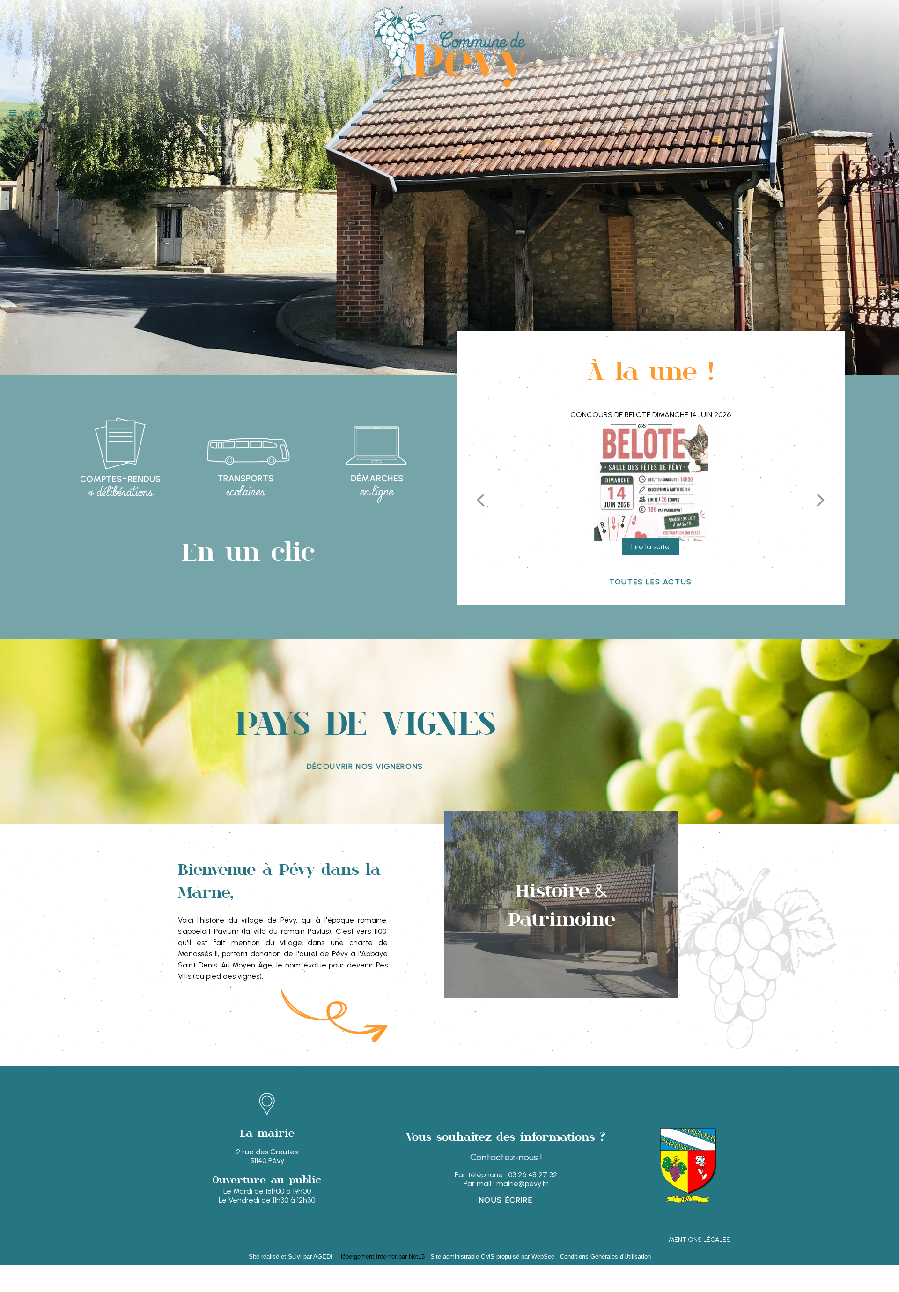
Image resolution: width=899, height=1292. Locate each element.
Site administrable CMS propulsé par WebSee (492, 1256)
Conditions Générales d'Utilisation (605, 1256)
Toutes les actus (650, 581)
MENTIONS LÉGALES (699, 1240)
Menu (31, 114)
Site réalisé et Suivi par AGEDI (290, 1256)
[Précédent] (480, 500)
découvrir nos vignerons (365, 766)
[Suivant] (821, 500)
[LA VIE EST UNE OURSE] (650, 482)
